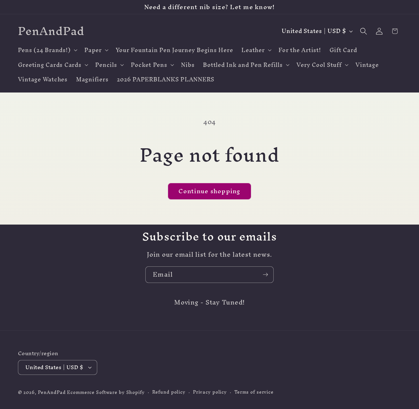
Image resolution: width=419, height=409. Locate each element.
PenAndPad (52, 392)
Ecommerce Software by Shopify (106, 392)
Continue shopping (209, 191)
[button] (47, 50)
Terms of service (254, 392)
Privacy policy (210, 392)
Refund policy (169, 392)
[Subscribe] (265, 274)
